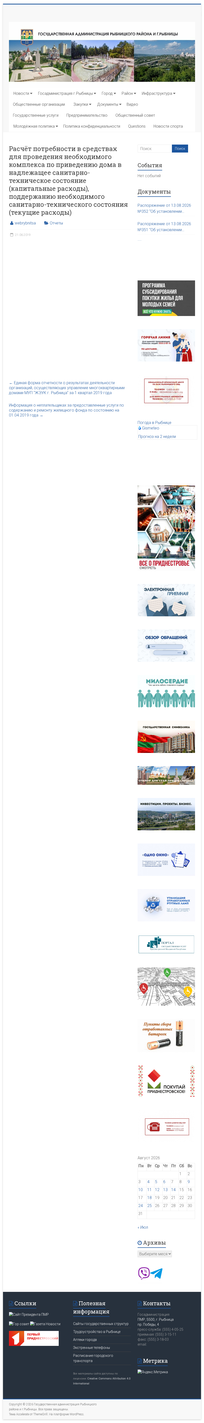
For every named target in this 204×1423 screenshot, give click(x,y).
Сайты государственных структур (101, 1324)
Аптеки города (85, 1340)
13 (165, 1189)
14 (173, 1189)
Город (107, 93)
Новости (21, 93)
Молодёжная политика (34, 126)
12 (157, 1189)
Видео (132, 104)
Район (127, 93)
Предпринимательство (86, 115)
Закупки (80, 104)
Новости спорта (168, 126)
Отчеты (56, 223)
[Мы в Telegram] (156, 1278)
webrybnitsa (25, 223)
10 (140, 1189)
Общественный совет (135, 115)
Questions (137, 126)
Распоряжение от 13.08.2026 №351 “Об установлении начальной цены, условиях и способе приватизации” (164, 227)
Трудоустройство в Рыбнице (96, 1332)
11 (149, 1189)
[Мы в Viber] (144, 1278)
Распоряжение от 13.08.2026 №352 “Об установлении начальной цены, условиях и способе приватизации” (164, 208)
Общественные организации (39, 104)
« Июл (143, 1227)
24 (140, 1205)
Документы (107, 104)
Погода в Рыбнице (154, 422)
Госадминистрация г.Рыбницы (65, 93)
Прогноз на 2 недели (157, 436)
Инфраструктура (157, 93)
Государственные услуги (35, 115)
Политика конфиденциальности (91, 126)
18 (149, 1197)
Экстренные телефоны (91, 1348)
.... (140, 239)
